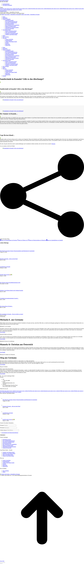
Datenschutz (5, 466)
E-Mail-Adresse (3, 430)
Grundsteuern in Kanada (5, 266)
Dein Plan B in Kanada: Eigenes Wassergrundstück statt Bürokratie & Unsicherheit (17, 250)
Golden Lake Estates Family (8, 462)
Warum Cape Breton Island (8, 455)
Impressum (5, 465)
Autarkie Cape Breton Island (9, 452)
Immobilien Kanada (7, 439)
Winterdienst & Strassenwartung (9, 446)
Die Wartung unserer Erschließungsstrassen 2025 (10, 282)
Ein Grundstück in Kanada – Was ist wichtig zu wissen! (11, 314)
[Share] (1, 562)
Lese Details (2, 332)
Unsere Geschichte (6, 460)
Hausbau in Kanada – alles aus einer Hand (9, 258)
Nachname (2, 427)
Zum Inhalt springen (4, 0)
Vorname (2, 425)
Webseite (53, 143)
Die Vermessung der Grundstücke (10, 444)
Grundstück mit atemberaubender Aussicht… (9, 298)
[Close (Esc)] (0, 562)
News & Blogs (6, 470)
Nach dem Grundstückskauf (8, 441)
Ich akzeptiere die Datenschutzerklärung (10, 432)
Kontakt (4, 463)
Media (4, 471)
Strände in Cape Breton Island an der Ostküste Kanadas (11, 290)
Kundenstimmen (6, 461)
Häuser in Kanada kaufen (8, 445)
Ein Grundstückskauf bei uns (9, 440)
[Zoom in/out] (4, 562)
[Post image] (3, 249)
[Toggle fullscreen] (3, 562)
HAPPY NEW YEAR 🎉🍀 (6, 274)
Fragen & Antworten (7, 447)
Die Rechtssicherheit (7, 443)
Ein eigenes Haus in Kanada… (6, 306)
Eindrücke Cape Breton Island (9, 453)
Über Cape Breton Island (8, 454)
